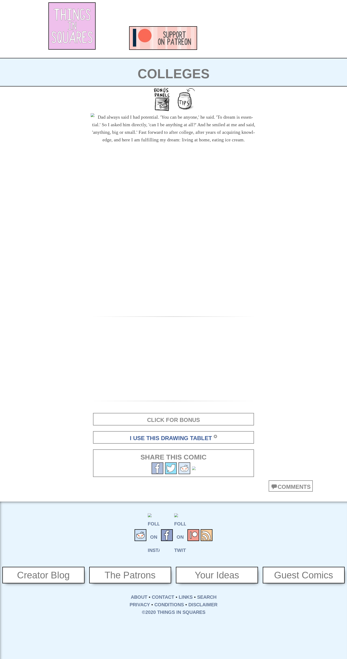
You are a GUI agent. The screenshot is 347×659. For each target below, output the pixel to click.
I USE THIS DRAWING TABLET (171, 438)
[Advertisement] (215, 13)
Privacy (140, 604)
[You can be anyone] (171, 467)
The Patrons (130, 575)
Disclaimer (202, 604)
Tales (237, 38)
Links (186, 597)
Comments (294, 487)
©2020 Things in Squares (173, 612)
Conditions (169, 604)
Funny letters (263, 38)
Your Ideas (217, 575)
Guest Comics (303, 575)
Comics (211, 38)
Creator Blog (43, 575)
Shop (289, 38)
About (139, 597)
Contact (163, 597)
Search (206, 597)
